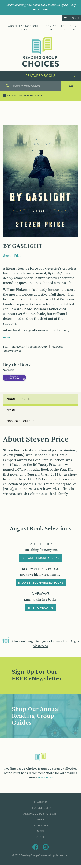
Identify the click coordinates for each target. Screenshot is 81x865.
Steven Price (12, 255)
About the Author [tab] (19, 399)
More (40, 820)
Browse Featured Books (40, 558)
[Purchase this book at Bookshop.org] (14, 377)
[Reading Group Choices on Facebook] (35, 847)
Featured (40, 802)
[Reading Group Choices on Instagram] (46, 847)
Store (40, 837)
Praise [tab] (11, 410)
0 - (73, 18)
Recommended (41, 808)
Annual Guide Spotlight (40, 814)
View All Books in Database (25, 96)
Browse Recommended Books (40, 583)
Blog (40, 831)
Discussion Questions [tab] (22, 421)
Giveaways (40, 825)
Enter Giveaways (40, 608)
